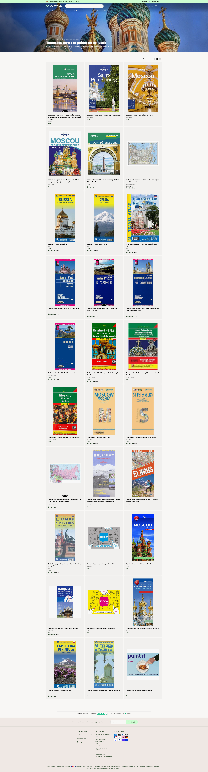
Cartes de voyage (53, 11)
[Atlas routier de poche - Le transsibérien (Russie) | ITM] (143, 223)
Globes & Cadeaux (124, 11)
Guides (113, 11)
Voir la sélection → (94, 1)
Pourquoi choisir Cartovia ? (102, 734)
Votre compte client (100, 739)
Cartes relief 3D (101, 11)
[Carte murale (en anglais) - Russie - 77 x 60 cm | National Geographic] (143, 158)
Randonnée (66, 11)
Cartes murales (88, 11)
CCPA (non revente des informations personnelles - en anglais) (103, 768)
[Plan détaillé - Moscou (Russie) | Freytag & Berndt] (65, 414)
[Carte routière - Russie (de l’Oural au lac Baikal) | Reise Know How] (104, 287)
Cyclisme (76, 11)
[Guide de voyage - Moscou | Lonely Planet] (143, 92)
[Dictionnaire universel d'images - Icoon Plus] (104, 541)
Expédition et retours (101, 746)
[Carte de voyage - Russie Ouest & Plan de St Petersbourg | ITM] (65, 543)
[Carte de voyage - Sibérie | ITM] (104, 222)
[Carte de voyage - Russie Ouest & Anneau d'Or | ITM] (104, 668)
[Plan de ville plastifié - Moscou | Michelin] (143, 541)
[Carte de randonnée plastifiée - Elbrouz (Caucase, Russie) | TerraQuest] (143, 478)
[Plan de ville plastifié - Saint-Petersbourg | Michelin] (143, 605)
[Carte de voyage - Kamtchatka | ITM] (65, 668)
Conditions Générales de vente (130, 766)
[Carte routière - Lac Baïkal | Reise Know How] (65, 351)
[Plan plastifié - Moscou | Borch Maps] (104, 415)
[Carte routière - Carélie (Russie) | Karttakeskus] (65, 606)
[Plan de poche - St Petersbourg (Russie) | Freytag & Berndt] (143, 351)
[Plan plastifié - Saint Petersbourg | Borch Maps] (143, 415)
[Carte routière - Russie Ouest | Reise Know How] (65, 286)
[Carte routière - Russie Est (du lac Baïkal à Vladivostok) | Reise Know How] (143, 287)
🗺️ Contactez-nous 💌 (101, 737)
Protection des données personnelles (149, 766)
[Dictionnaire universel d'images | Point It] (143, 668)
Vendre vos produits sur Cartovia (101, 748)
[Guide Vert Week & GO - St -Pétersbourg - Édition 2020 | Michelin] (104, 158)
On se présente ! (99, 741)
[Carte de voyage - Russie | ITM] (65, 222)
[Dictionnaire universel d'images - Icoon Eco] (104, 605)
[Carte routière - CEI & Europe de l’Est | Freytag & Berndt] (104, 352)
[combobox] (144, 1)
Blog (96, 743)
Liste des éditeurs (100, 752)
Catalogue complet (100, 754)
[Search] (102, 6)
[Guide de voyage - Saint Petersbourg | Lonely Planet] (104, 92)
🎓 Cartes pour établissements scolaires (103, 757)
